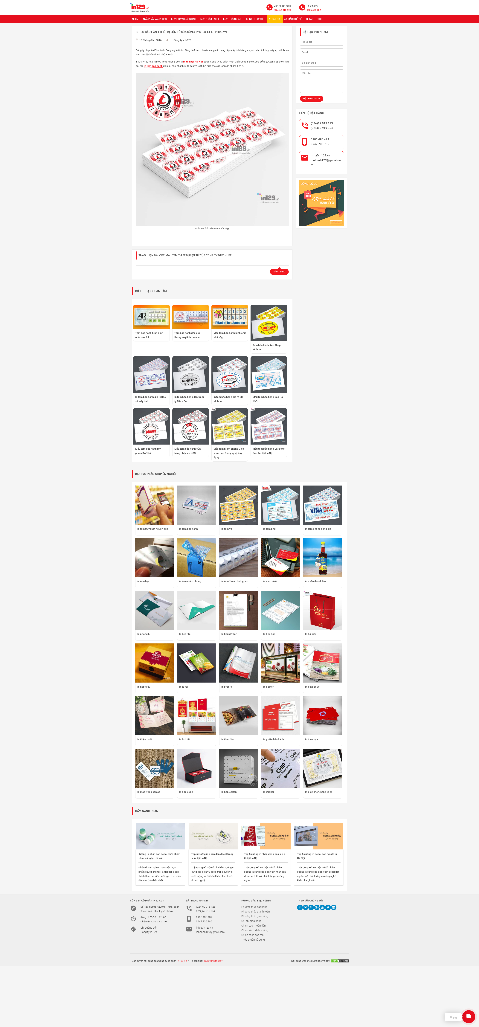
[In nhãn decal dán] (322, 557)
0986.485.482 (314, 10)
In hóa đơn (269, 633)
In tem (135, 19)
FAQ (311, 19)
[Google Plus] (317, 907)
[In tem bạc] (154, 557)
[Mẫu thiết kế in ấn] (321, 203)
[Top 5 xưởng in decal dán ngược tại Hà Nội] (319, 836)
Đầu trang (279, 272)
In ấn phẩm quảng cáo (183, 19)
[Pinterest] (328, 907)
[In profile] (238, 662)
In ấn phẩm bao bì (209, 19)
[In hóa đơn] (280, 610)
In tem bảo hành (188, 528)
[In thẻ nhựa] (322, 715)
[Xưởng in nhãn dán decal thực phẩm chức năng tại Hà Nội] (160, 836)
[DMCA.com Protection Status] (339, 960)
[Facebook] (300, 907)
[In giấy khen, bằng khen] (322, 768)
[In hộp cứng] (196, 768)
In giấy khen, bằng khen (318, 791)
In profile (226, 686)
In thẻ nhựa (311, 739)
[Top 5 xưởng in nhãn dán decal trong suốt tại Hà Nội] (213, 836)
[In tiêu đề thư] (238, 610)
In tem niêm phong (190, 581)
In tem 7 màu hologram (234, 581)
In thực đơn (227, 739)
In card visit (270, 581)
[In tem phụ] (280, 505)
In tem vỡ (226, 528)
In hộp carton (229, 791)
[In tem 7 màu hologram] (238, 557)
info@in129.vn (320, 155)
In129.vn (182, 960)
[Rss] (311, 907)
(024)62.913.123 (282, 10)
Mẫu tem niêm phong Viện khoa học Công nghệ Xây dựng (228, 453)
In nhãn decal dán (315, 581)
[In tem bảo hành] (196, 505)
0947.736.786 (320, 144)
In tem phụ (269, 528)
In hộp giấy (143, 686)
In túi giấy (310, 633)
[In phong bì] (154, 610)
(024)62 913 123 (322, 123)
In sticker (268, 791)
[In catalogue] (322, 662)
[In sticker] (280, 768)
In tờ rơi (183, 686)
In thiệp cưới (144, 739)
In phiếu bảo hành (273, 739)
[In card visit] (280, 557)
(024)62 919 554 (322, 128)
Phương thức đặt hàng (254, 906)
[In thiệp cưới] (154, 715)
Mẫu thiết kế (294, 19)
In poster (268, 686)
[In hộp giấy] (154, 662)
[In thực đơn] (238, 715)
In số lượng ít (256, 19)
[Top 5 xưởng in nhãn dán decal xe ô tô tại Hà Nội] (266, 836)
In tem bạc (143, 581)
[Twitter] (305, 907)
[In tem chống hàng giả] (322, 505)
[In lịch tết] (196, 715)
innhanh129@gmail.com (210, 931)
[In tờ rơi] (196, 662)
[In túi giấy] (322, 610)
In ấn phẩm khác (232, 19)
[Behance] (333, 907)
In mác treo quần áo (148, 791)
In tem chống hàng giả (318, 528)
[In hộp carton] (238, 768)
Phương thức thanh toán (255, 911)
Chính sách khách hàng (255, 930)
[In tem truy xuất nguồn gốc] (154, 505)
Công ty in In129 (182, 40)
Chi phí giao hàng (251, 920)
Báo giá (276, 19)
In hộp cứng (186, 791)
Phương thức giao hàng (255, 916)
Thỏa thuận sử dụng (253, 939)
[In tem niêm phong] (196, 557)
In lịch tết (184, 739)
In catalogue (312, 686)
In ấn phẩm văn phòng (155, 19)
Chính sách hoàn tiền (253, 925)
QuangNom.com (213, 960)
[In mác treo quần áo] (154, 768)
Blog (319, 19)
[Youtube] (322, 907)
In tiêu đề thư (228, 633)
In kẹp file (184, 633)
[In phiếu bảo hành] (280, 715)
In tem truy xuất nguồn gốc (152, 528)
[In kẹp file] (196, 610)
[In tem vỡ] (238, 505)
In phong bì (143, 633)
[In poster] (280, 662)
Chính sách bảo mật (253, 934)
